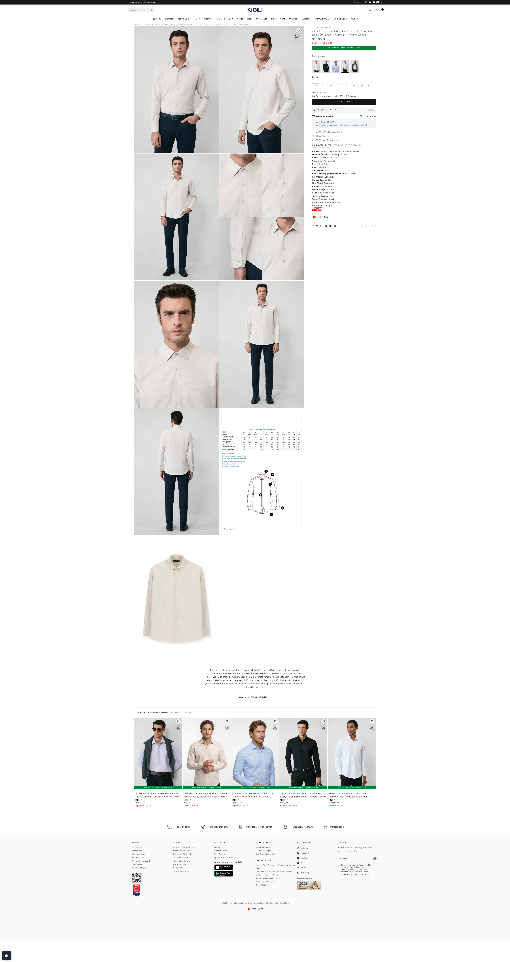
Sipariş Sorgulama (181, 871)
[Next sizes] (166, 786)
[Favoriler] (375, 10)
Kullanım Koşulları (263, 847)
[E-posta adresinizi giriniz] (375, 858)
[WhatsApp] (331, 226)
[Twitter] (374, 2)
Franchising (137, 851)
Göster (371, 110)
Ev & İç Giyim (340, 19)
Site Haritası (137, 864)
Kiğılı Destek (370, 226)
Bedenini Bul (178, 868)
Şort (231, 19)
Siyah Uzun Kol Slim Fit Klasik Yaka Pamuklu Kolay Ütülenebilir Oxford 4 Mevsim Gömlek (303, 795)
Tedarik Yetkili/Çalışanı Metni (268, 878)
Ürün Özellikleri (321, 145)
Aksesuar (306, 19)
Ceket (240, 19)
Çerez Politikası (262, 885)
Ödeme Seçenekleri (181, 851)
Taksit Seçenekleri (325, 116)
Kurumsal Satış (138, 854)
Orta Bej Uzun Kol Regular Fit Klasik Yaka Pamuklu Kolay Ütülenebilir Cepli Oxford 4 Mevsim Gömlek (205, 795)
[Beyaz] (316, 66)
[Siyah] (326, 66)
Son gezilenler (182, 712)
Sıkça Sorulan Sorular (182, 858)
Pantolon (220, 19)
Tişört (197, 19)
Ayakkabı (293, 19)
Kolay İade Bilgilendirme (183, 854)
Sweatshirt (261, 19)
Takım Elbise (184, 19)
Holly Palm (264, 903)
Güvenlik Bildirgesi (263, 851)
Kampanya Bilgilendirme (183, 847)
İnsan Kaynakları (139, 858)
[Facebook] (370, 2)
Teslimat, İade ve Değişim (347, 145)
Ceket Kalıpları (179, 864)
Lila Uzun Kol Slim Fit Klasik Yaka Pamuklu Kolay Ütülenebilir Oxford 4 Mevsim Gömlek (158, 795)
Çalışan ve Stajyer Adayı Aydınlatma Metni (274, 871)
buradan (354, 874)
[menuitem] (135, 2)
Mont (282, 19)
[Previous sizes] (151, 786)
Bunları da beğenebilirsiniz (153, 712)
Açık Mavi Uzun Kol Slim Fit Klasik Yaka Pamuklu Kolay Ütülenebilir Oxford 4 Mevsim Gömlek (252, 795)
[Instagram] (366, 2)
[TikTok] (382, 2)
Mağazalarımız (135, 2)
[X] (326, 226)
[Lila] (354, 66)
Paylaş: (315, 226)
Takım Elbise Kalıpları (182, 861)
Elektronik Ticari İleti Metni (267, 875)
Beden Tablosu (319, 92)
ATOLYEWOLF (322, 19)
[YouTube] (378, 2)
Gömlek (208, 19)
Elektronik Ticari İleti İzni (266, 882)
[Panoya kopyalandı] (335, 226)
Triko (273, 19)
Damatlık (169, 19)
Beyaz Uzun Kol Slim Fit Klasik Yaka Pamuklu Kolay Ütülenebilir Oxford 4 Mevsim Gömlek (348, 795)
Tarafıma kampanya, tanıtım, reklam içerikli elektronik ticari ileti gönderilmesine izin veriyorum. (356, 867)
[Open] (6, 955)
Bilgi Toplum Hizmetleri (265, 854)
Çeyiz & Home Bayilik (141, 861)
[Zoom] (176, 89)
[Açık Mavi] (335, 66)
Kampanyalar (150, 2)
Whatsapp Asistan (225, 858)
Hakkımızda (137, 847)
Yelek (249, 19)
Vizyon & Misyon (139, 868)
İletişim (217, 847)
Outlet (354, 19)
